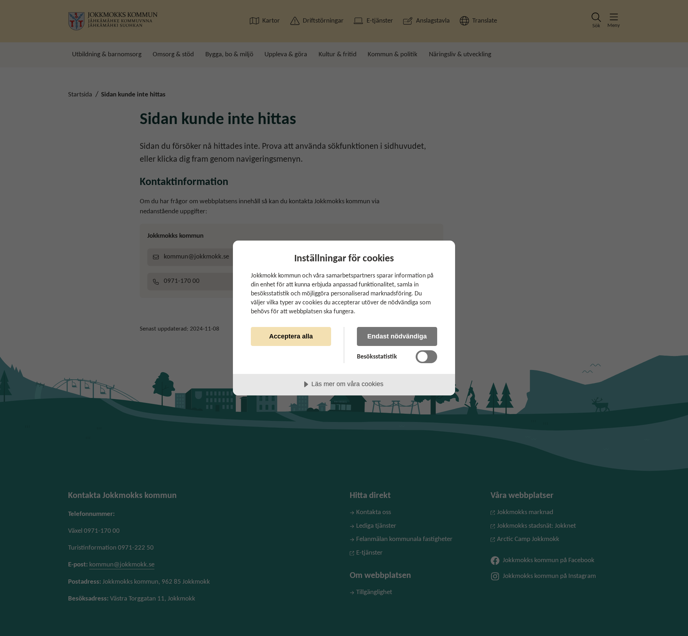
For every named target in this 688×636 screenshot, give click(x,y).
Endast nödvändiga (397, 336)
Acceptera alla (291, 336)
